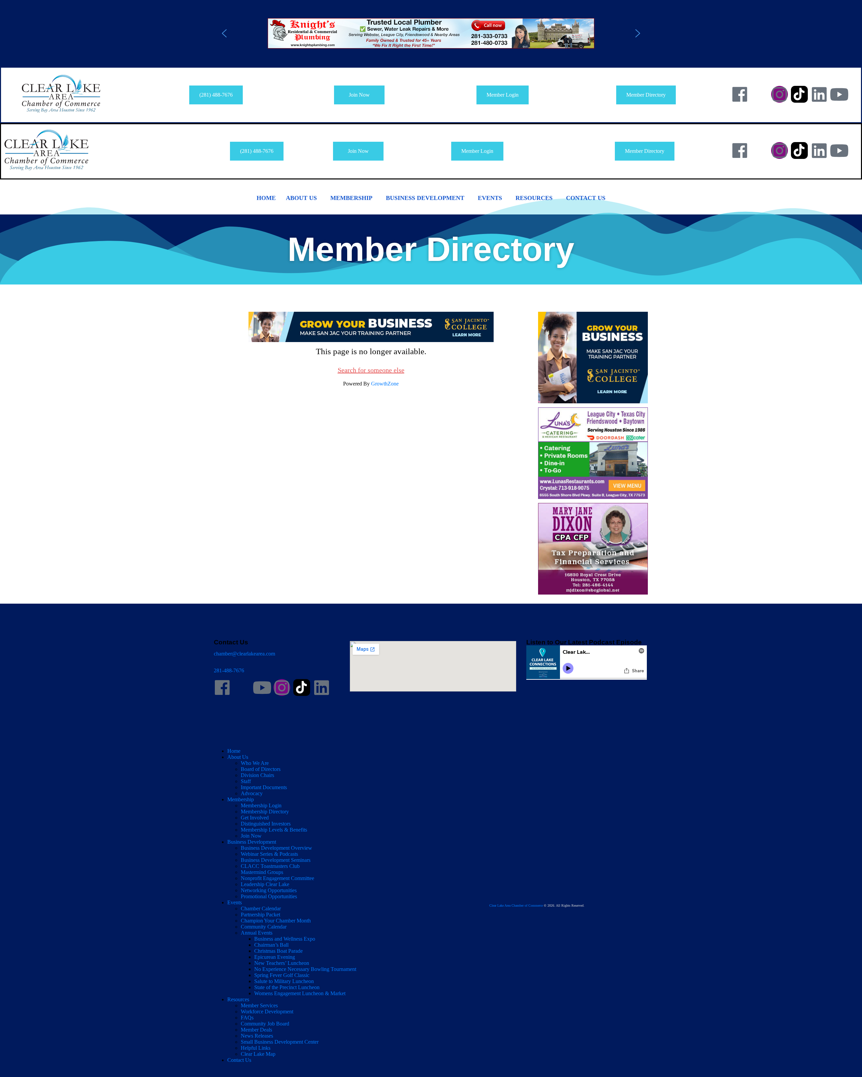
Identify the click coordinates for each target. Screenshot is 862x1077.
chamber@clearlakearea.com (244, 654)
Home (266, 198)
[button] (431, 33)
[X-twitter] (759, 94)
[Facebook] (739, 94)
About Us (301, 198)
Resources (534, 198)
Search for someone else (371, 370)
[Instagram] (779, 94)
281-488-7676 (229, 670)
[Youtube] (839, 94)
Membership (351, 198)
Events (490, 198)
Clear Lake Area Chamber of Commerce (516, 905)
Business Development (425, 198)
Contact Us (585, 198)
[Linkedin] (819, 94)
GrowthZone (385, 383)
